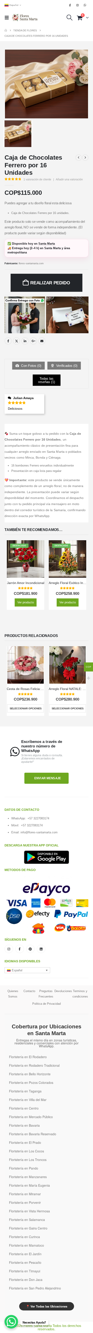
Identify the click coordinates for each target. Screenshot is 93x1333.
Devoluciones (63, 991)
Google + (33, 341)
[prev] (78, 157)
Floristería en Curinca (24, 1236)
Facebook (8, 341)
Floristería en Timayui (24, 1271)
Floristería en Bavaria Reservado (32, 1134)
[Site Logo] (25, 18)
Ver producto (25, 602)
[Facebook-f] (19, 949)
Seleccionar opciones (26, 708)
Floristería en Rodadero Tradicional (34, 1065)
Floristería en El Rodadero (28, 1057)
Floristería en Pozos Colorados (31, 1082)
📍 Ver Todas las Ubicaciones (46, 1306)
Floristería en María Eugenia (29, 1185)
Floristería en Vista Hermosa (29, 1211)
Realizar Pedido (50, 282)
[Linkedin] (41, 949)
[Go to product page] (25, 665)
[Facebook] (70, 5)
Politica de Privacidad (46, 1003)
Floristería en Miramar (25, 1194)
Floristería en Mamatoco (26, 1245)
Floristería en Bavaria (24, 1125)
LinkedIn (25, 341)
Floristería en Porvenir (25, 1202)
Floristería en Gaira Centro (28, 1228)
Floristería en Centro (24, 1108)
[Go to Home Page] (6, 30)
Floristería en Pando (23, 1168)
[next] (85, 157)
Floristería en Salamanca (27, 1219)
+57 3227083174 (38, 818)
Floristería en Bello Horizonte (30, 1074)
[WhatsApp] (85, 5)
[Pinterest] (30, 949)
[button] (8, 17)
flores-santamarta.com (31, 263)
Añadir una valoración (69, 179)
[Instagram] (77, 5)
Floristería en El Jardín (25, 1254)
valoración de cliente (37, 179)
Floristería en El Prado (25, 1142)
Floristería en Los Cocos (26, 1151)
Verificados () (66, 366)
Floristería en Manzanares (28, 1176)
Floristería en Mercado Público (31, 1117)
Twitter (16, 341)
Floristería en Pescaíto (25, 1262)
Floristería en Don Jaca (25, 1279)
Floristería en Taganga (25, 1091)
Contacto (29, 991)
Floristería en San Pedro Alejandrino (35, 1288)
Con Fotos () (30, 366)
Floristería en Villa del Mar (27, 1099)
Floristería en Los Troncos (27, 1159)
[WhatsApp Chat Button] (11, 1321)
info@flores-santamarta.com (39, 832)
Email (41, 341)
